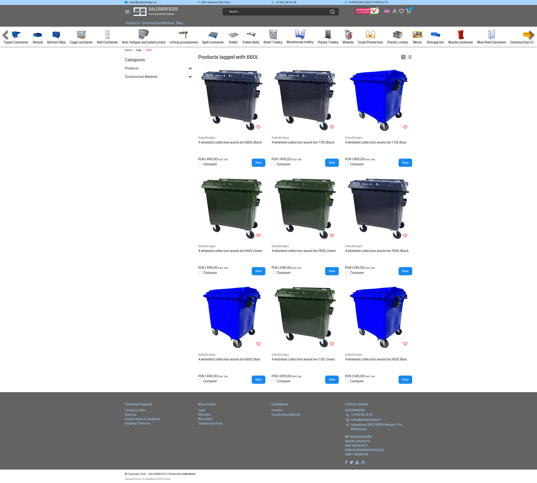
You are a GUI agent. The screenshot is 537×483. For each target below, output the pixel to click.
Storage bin (435, 42)
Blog (179, 23)
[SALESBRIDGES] (140, 11)
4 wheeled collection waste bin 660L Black (230, 142)
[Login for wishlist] (258, 127)
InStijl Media (188, 474)
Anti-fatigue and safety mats (144, 42)
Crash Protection (370, 42)
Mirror (417, 42)
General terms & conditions (142, 419)
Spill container (213, 42)
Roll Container (107, 42)
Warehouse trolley (300, 42)
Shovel (38, 42)
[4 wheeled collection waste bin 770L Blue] (378, 100)
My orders (204, 415)
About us (131, 415)
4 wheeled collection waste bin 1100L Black (377, 250)
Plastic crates (397, 42)
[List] (409, 57)
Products (132, 23)
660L (149, 50)
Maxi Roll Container (491, 42)
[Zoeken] (332, 11)
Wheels (348, 42)
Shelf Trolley (272, 42)
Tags (139, 50)
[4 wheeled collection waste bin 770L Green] (305, 317)
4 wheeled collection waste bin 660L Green (230, 250)
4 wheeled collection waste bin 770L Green (303, 359)
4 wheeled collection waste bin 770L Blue (375, 142)
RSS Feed (164, 479)
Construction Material (158, 23)
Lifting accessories (184, 42)
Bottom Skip (56, 42)
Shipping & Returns (137, 423)
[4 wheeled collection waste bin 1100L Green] (305, 208)
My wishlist (205, 419)
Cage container (81, 42)
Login (201, 410)
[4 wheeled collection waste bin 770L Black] (305, 100)
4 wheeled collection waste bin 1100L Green (304, 250)
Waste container (460, 42)
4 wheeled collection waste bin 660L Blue (229, 359)
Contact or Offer (135, 410)
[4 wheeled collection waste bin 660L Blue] (231, 317)
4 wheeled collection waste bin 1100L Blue (376, 359)
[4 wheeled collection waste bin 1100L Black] (378, 208)
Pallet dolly (251, 42)
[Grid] (403, 57)
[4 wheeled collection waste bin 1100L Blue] (378, 317)
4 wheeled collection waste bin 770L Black (303, 142)
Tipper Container (15, 42)
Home (128, 50)
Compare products (210, 423)
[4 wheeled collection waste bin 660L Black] (231, 100)
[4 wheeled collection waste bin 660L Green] (231, 208)
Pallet (233, 42)
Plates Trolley (328, 42)
